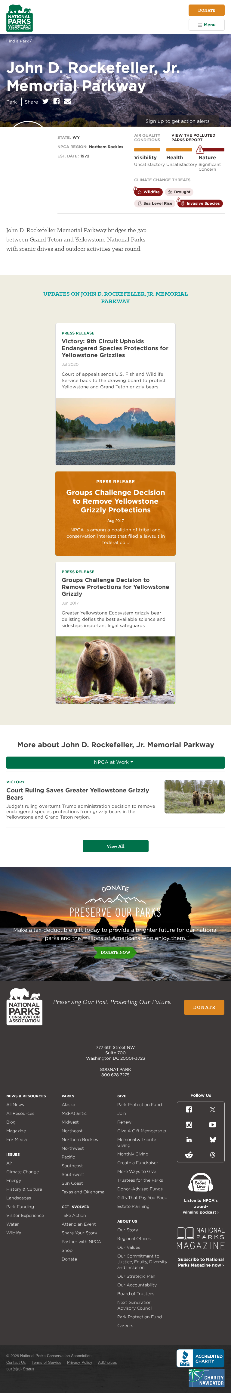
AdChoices (107, 1362)
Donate (206, 10)
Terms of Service (46, 1362)
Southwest (73, 1174)
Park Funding (20, 1206)
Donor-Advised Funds (140, 1188)
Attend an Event (79, 1224)
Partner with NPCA (81, 1241)
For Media (16, 1139)
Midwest (70, 1122)
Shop (67, 1250)
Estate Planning (133, 1206)
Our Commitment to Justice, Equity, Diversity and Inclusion (142, 1262)
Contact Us (16, 1362)
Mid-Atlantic (74, 1113)
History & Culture (24, 1189)
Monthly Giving (132, 1154)
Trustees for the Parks (140, 1180)
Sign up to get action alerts (178, 121)
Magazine (16, 1130)
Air (9, 1163)
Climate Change (22, 1171)
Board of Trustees (135, 1293)
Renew (124, 1122)
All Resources (20, 1113)
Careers (125, 1325)
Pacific (68, 1157)
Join (121, 1113)
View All (116, 846)
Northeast (72, 1130)
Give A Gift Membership (141, 1130)
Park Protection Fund (139, 1104)
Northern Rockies (80, 1139)
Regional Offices (134, 1238)
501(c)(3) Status (20, 1369)
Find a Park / (19, 41)
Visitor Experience (25, 1215)
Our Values (128, 1247)
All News (15, 1104)
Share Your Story (79, 1232)
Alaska (68, 1104)
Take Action (74, 1215)
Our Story (127, 1229)
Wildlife (13, 1232)
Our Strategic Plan (136, 1276)
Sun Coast (72, 1183)
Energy (13, 1180)
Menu (210, 24)
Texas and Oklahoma (83, 1191)
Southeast (72, 1165)
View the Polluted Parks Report (193, 137)
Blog (11, 1122)
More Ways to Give (136, 1171)
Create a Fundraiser (137, 1162)
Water (12, 1224)
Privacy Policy (79, 1362)
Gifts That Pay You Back (142, 1197)
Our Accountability (137, 1285)
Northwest (73, 1148)
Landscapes (18, 1198)
